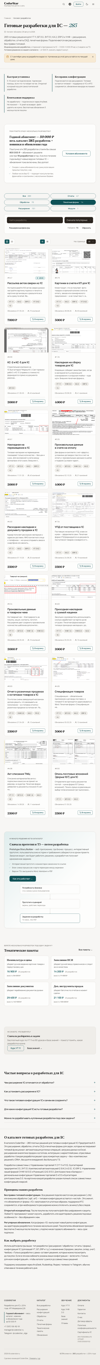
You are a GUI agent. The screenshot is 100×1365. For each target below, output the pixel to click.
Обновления (42, 1335)
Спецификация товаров (69, 691)
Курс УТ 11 (16, 1048)
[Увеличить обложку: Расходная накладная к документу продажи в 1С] (26, 504)
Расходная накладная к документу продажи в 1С (22, 528)
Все (27, 196)
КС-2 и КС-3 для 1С (18, 362)
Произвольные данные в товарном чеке (21, 611)
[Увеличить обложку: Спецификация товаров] (74, 669)
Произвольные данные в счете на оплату (69, 446)
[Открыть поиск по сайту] (63, 4)
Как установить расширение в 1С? (22, 1091)
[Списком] (12, 242)
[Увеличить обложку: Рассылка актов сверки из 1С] (26, 261)
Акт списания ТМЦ (18, 774)
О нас (80, 1317)
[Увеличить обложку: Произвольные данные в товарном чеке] (26, 587)
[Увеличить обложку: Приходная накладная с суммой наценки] (74, 587)
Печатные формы (73, 202)
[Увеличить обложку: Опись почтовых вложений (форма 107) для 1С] (74, 751)
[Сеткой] (7, 242)
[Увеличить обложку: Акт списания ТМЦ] (26, 751)
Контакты (82, 1313)
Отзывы (64, 1323)
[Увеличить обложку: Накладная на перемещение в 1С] (26, 422)
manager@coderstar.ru (14, 1330)
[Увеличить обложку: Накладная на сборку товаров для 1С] (74, 340)
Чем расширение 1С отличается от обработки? (29, 1082)
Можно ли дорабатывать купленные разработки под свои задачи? (39, 1118)
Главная (7, 18)
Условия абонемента (76, 153)
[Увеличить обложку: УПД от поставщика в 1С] (74, 504)
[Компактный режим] (47, 242)
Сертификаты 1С (85, 1332)
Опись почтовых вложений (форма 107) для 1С (71, 775)
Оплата (81, 1305)
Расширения (26, 208)
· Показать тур (34, 1358)
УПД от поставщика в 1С (69, 527)
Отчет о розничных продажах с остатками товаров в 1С (25, 693)
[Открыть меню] (93, 4)
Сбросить (86, 228)
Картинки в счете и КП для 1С (72, 283)
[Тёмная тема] (87, 4)
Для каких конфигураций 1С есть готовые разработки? (33, 1109)
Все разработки (44, 1305)
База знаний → (34, 1048)
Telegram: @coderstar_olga (15, 1333)
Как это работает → (23, 878)
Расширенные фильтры (19, 228)
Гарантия (82, 1309)
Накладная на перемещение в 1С (18, 446)
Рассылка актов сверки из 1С (25, 283)
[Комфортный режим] (42, 242)
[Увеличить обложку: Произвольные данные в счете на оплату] (74, 422)
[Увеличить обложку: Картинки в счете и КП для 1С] (74, 261)
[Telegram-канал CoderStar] (70, 4)
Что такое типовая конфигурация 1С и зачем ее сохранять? (35, 1100)
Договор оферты (85, 1321)
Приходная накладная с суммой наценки (68, 611)
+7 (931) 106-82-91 (12, 1326)
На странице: (79, 241)
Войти (78, 4)
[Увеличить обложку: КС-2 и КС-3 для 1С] (26, 340)
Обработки (27, 202)
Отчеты (73, 196)
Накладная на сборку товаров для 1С (68, 364)
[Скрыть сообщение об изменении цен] (93, 57)
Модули (73, 208)
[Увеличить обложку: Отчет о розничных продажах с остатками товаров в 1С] (26, 669)
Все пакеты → (86, 949)
